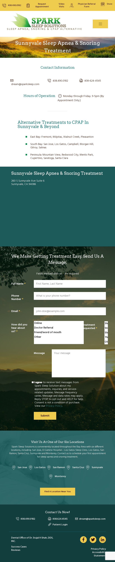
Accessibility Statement (99, 554)
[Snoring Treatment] (106, 328)
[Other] (59, 337)
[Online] (59, 323)
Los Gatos (39, 467)
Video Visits (61, 5)
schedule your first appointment (89, 453)
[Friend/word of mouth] (59, 332)
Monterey (60, 476)
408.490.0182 (14, 5)
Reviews (15, 550)
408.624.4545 (60, 519)
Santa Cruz (78, 467)
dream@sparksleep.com (25, 83)
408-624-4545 (92, 81)
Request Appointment (42, 5)
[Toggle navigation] (100, 24)
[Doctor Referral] (59, 328)
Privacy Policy (54, 406)
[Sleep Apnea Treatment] (106, 323)
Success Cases (19, 547)
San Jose (22, 467)
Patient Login (60, 525)
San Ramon (59, 467)
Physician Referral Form (87, 5)
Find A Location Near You (57, 491)
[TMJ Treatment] (106, 337)
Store (109, 4)
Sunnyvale (97, 467)
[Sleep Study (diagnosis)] (106, 332)
